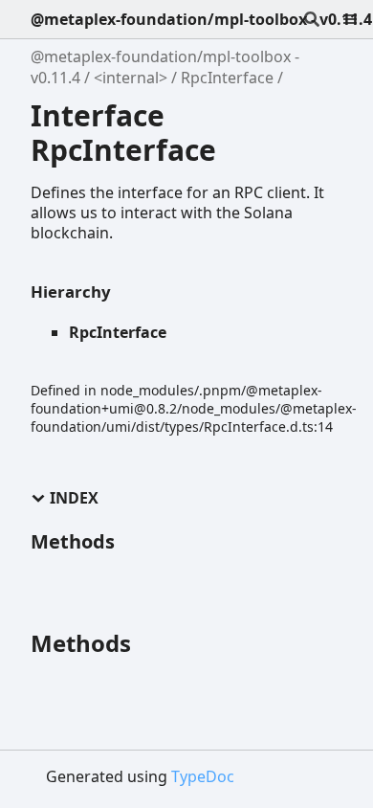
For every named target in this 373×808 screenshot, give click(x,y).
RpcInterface (227, 77)
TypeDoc (202, 776)
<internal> (130, 77)
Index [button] (74, 498)
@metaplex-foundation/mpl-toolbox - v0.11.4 (201, 19)
